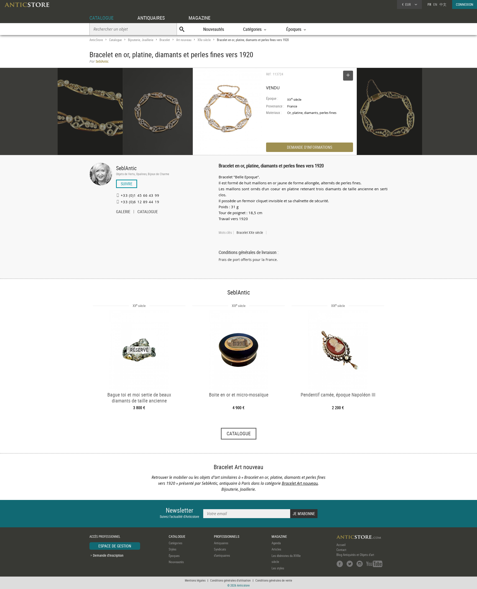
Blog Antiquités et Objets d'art (355, 554)
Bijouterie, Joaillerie (140, 40)
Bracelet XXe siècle (250, 232)
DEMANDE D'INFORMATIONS (309, 147)
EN (435, 4)
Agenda (276, 543)
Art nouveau (183, 40)
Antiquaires (221, 543)
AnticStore (96, 40)
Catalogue (115, 40)
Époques (174, 555)
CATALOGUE (101, 17)
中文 (442, 4)
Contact (341, 549)
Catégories (175, 543)
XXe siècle (204, 40)
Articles (276, 549)
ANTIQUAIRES (151, 17)
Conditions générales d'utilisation (230, 580)
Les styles (278, 568)
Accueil (341, 544)
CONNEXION (464, 4)
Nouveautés (213, 29)
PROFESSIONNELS (226, 536)
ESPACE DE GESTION (114, 546)
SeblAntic (126, 168)
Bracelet (164, 40)
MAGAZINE (199, 17)
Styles (172, 549)
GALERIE (123, 212)
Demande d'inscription (108, 555)
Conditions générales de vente (273, 580)
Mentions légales (195, 580)
